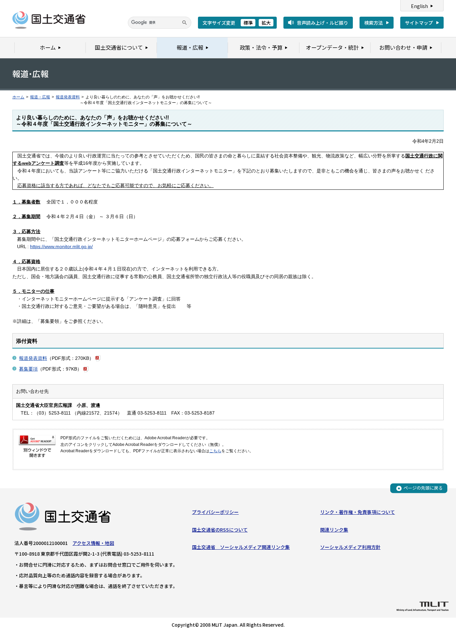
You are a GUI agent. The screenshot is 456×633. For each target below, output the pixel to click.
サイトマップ (419, 22)
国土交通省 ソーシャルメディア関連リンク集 (241, 547)
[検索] (185, 23)
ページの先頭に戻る (423, 488)
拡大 (266, 22)
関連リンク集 (334, 529)
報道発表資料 (68, 97)
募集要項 (28, 369)
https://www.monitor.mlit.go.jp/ (61, 246)
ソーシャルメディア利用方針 (350, 547)
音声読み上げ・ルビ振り (322, 22)
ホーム (18, 97)
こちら (215, 451)
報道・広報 (40, 97)
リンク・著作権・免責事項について (357, 512)
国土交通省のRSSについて (220, 529)
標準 (248, 22)
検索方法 (373, 22)
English (419, 6)
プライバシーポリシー (215, 512)
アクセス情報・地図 (93, 543)
